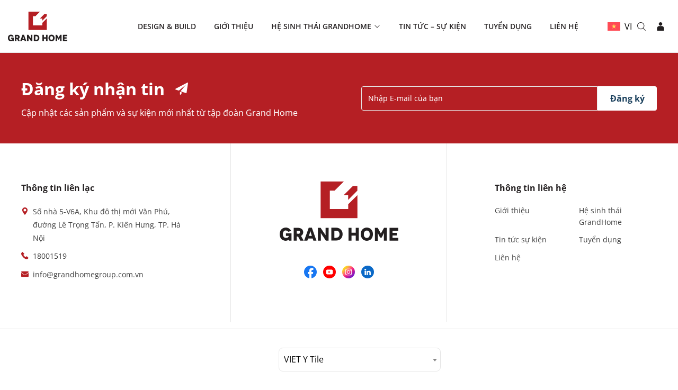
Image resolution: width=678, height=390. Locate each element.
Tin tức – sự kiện (432, 26)
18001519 (50, 256)
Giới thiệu (233, 26)
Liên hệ (564, 26)
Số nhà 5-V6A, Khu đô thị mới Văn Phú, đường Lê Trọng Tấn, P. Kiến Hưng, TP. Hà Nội (107, 224)
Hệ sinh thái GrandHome (321, 26)
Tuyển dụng (508, 26)
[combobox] (360, 359)
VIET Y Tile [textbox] (304, 359)
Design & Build (167, 26)
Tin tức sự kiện (521, 239)
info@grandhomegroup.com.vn (88, 274)
